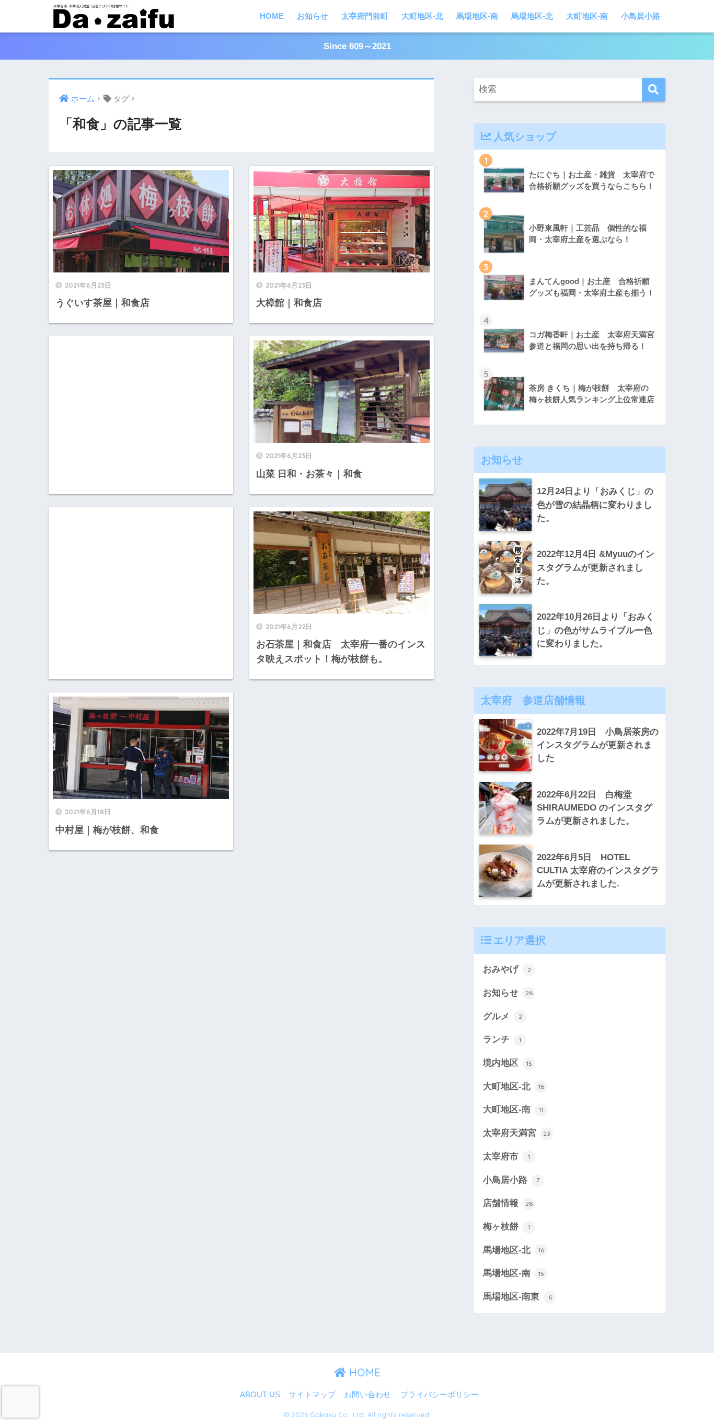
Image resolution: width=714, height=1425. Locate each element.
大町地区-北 (422, 16)
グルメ (502, 1016)
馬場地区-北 (532, 16)
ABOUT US (260, 1394)
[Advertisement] (141, 408)
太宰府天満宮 (516, 1133)
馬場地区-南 (477, 16)
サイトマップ (312, 1394)
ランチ (502, 1039)
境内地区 (507, 1063)
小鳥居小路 (640, 16)
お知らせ (312, 16)
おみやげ (507, 969)
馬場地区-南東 (517, 1297)
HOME (272, 16)
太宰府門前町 (364, 16)
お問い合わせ (367, 1394)
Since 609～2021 (357, 46)
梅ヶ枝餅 (506, 1227)
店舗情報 (508, 1203)
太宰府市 (506, 1156)
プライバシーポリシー (439, 1394)
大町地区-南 (587, 16)
